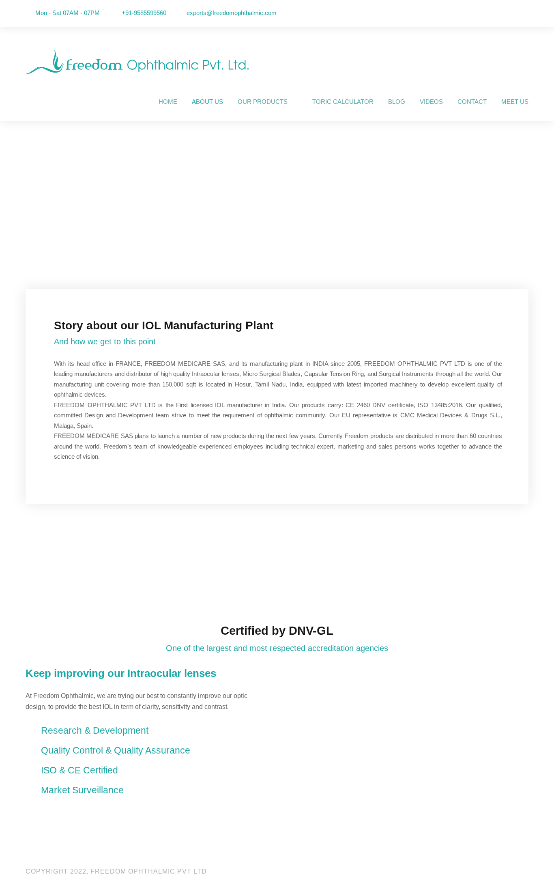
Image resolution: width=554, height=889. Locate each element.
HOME (168, 101)
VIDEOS (431, 101)
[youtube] (514, 13)
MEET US (514, 101)
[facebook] (492, 13)
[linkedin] (503, 13)
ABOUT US (207, 101)
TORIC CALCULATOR (343, 101)
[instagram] (526, 13)
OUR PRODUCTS (263, 101)
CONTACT (472, 101)
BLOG (396, 101)
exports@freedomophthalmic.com (232, 12)
